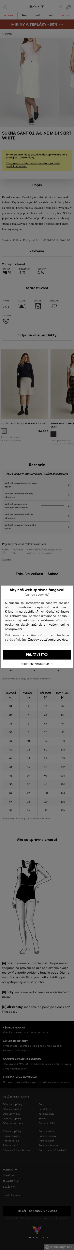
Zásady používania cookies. (48, 639)
